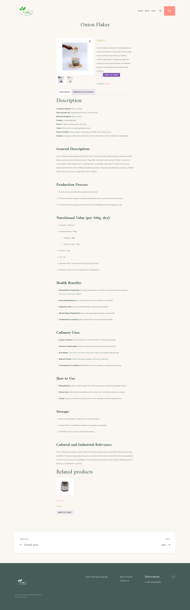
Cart (153, 11)
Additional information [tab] (83, 92)
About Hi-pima (126, 577)
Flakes (108, 84)
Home (140, 11)
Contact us (124, 581)
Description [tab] (64, 92)
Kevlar (25, 597)
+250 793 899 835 (153, 582)
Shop (147, 11)
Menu (169, 11)
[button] (90, 41)
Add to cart (111, 75)
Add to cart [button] (65, 512)
